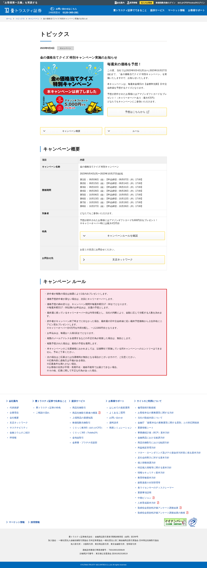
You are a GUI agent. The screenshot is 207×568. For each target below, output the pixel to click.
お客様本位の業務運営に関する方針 (156, 412)
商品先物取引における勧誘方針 (153, 442)
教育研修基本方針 (147, 477)
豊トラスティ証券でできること (130, 10)
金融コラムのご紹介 (20, 432)
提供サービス (157, 10)
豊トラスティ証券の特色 (48, 407)
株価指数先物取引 (81, 422)
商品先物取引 (79, 407)
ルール (136, 131)
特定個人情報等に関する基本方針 (155, 467)
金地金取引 (78, 437)
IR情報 (13, 437)
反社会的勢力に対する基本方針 (153, 457)
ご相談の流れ (42, 412)
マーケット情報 (176, 10)
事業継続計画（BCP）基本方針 (154, 432)
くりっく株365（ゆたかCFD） (88, 427)
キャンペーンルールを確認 (122, 235)
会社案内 (120, 3)
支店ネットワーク (122, 259)
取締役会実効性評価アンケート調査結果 (158, 508)
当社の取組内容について (150, 418)
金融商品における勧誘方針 (151, 437)
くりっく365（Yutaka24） (85, 432)
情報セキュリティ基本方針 (151, 472)
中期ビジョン (144, 498)
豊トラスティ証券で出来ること (51, 401)
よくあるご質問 (117, 412)
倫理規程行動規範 (147, 407)
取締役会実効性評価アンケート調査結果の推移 (161, 513)
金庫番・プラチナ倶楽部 (84, 442)
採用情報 (133, 3)
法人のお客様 (146, 3)
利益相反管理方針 (147, 447)
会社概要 (14, 418)
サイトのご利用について (149, 401)
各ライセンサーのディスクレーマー (156, 487)
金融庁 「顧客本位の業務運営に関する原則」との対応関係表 (168, 422)
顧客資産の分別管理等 (149, 482)
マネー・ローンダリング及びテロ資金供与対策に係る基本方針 (169, 452)
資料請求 (113, 422)
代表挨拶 (14, 407)
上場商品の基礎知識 (82, 418)
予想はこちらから (135, 111)
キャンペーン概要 (71, 131)
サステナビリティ (19, 427)
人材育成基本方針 (147, 503)
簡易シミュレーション (120, 427)
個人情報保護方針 (147, 462)
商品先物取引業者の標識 (84, 413)
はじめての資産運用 (119, 407)
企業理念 (14, 412)
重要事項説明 (144, 492)
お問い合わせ (116, 418)
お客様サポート (196, 10)
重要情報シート (145, 427)
